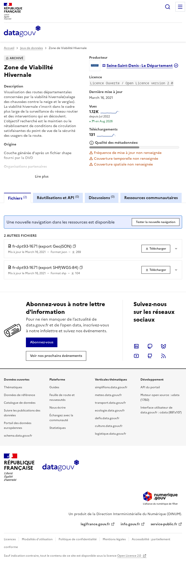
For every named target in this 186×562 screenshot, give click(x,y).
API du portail (150, 387)
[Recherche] (167, 7)
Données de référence (19, 395)
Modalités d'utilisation (37, 539)
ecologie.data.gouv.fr (110, 410)
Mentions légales (114, 539)
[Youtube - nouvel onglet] (136, 356)
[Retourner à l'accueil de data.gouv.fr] (22, 32)
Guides (54, 387)
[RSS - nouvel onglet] (163, 356)
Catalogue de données (19, 403)
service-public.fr (164, 524)
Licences (10, 539)
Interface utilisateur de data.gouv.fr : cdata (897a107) (161, 410)
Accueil (9, 48)
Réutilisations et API (58, 198)
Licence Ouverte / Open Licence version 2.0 (131, 83)
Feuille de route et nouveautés (62, 397)
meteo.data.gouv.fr (108, 395)
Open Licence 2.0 (129, 556)
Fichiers (17, 198)
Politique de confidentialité (78, 539)
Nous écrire (57, 407)
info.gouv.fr (130, 524)
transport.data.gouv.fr (110, 403)
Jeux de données (31, 48)
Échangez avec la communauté (61, 417)
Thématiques (13, 387)
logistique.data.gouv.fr (110, 434)
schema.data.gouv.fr (18, 435)
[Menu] (180, 7)
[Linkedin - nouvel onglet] (136, 346)
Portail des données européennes (17, 425)
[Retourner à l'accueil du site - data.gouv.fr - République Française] (60, 467)
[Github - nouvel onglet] (150, 356)
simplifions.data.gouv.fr (111, 387)
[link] (155, 248)
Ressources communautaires (151, 198)
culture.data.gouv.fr (109, 426)
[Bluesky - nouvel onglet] (163, 346)
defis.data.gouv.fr (107, 418)
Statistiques (57, 428)
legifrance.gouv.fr (95, 524)
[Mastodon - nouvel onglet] (150, 346)
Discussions (102, 198)
